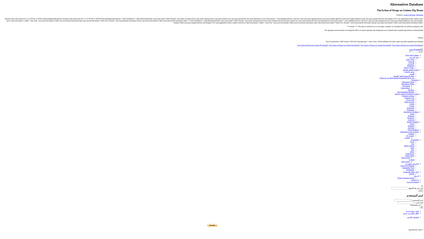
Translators (410, 110)
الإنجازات (411, 64)
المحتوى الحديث (413, 217)
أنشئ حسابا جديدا (412, 211)
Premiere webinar (408, 96)
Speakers (411, 90)
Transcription (405, 88)
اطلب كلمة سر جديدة (411, 213)
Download (406, 86)
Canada (407, 138)
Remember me (415, 205)
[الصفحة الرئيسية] (416, 49)
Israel (412, 148)
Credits (411, 104)
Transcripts (410, 108)
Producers (410, 118)
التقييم (412, 74)
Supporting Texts (408, 168)
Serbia (412, 152)
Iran (413, 144)
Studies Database (413, 122)
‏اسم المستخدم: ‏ (417, 200)
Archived (411, 120)
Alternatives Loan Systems (409, 132)
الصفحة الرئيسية (413, 182)
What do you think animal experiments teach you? (396, 78)
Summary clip (409, 98)
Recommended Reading (406, 92)
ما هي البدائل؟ (409, 72)
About (412, 114)
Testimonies (410, 170)
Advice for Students (407, 166)
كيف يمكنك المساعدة (411, 172)
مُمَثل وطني (410, 59)
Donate (411, 174)
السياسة (411, 62)
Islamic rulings (409, 146)
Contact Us (415, 180)
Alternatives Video (407, 84)
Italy (412, 150)
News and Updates (412, 55)
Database (411, 116)
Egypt (412, 142)
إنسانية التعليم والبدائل (411, 70)
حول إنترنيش (414, 57)
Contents (411, 134)
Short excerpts (409, 102)
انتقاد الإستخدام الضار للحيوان (403, 76)
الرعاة (416, 176)
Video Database (413, 130)
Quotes (411, 106)
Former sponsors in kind (405, 178)
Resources (415, 80)
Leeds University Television (413, 15)
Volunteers (410, 66)
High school (405, 158)
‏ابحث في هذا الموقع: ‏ (415, 188)
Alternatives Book (408, 82)
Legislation (415, 140)
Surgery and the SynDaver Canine (407, 94)
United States (409, 156)
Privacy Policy (409, 68)
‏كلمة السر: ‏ (418, 203)
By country (410, 136)
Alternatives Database (411, 112)
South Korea (409, 154)
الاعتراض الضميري (412, 164)
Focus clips (410, 100)
